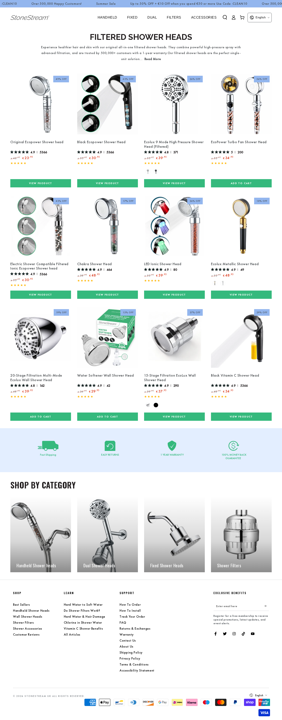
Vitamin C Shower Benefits (83, 628)
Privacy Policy (130, 658)
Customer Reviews (26, 634)
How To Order (130, 604)
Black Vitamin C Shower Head (235, 375)
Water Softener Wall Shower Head (105, 375)
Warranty (127, 634)
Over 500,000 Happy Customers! (56, 3)
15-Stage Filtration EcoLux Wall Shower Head (170, 377)
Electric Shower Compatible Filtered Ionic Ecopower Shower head (39, 266)
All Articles (72, 634)
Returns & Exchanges (135, 628)
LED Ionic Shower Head (162, 264)
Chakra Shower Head (94, 264)
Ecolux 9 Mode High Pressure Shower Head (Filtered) (174, 144)
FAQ (123, 622)
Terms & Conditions (134, 664)
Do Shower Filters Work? (82, 610)
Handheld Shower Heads (31, 610)
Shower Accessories (27, 628)
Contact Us (128, 640)
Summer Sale (106, 3)
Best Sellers (21, 604)
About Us (126, 646)
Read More (153, 59)
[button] (225, 17)
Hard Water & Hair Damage (84, 616)
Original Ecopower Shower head (36, 142)
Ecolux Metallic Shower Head (235, 264)
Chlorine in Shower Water (83, 622)
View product (40, 183)
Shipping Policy (131, 652)
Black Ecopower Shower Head (101, 142)
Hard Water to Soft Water (83, 604)
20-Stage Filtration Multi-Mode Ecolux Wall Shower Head (36, 377)
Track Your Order (132, 616)
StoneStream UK (38, 696)
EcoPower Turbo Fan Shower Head (239, 142)
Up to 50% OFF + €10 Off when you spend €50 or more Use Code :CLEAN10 (188, 3)
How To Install (130, 610)
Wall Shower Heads (27, 616)
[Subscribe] (266, 606)
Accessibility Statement (137, 670)
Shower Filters (23, 622)
